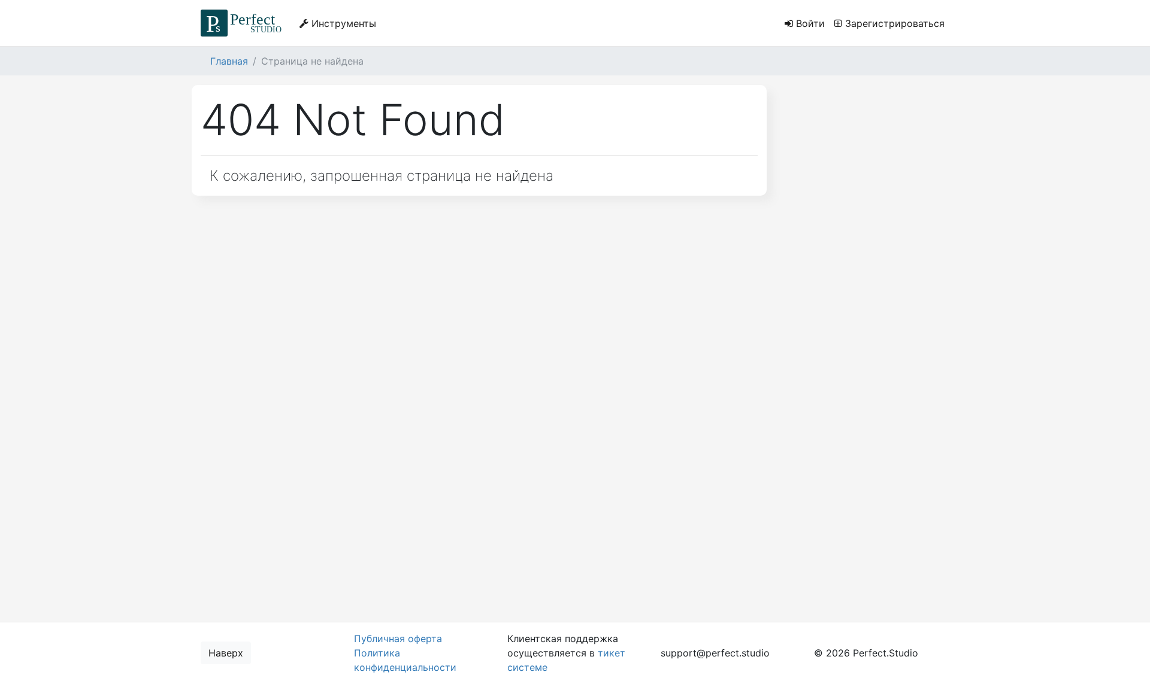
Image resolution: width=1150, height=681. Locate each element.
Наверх (225, 653)
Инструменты (342, 23)
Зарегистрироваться (893, 23)
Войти (809, 23)
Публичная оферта (398, 638)
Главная (229, 61)
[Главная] (243, 23)
